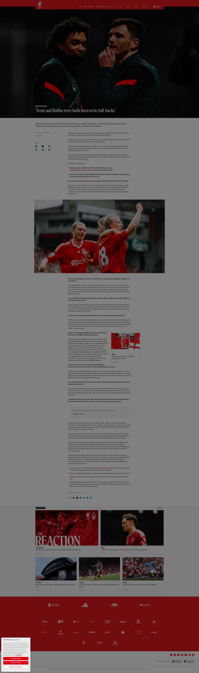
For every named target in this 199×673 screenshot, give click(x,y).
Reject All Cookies (16, 662)
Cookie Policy (19, 655)
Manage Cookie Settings (15, 666)
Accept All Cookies (16, 658)
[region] (15, 655)
